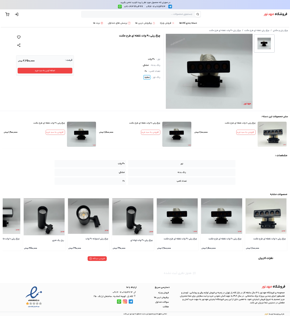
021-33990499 (133, 6)
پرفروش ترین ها (161, 297)
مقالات (166, 306)
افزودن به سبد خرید (245, 132)
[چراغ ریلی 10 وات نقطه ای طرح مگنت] (272, 134)
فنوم (266, 314)
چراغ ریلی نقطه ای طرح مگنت (256, 30)
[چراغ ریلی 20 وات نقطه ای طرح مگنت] (176, 134)
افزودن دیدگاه (99, 258)
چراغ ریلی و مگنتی (280, 30)
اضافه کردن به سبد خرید (45, 70)
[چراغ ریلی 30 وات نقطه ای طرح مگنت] (81, 134)
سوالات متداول (162, 302)
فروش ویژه (163, 292)
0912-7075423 (156, 6)
